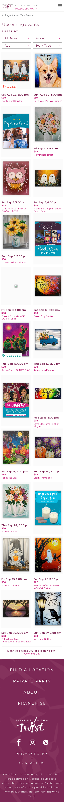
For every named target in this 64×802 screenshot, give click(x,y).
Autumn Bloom (10, 531)
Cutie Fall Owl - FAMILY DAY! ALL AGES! (14, 210)
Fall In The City (9, 477)
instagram (32, 742)
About (32, 692)
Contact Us (32, 763)
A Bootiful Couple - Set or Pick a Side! (48, 210)
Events (37, 5)
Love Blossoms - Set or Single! (46, 425)
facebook (19, 742)
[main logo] (7, 4)
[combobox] (16, 38)
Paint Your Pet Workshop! (48, 101)
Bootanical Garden (12, 101)
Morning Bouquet (43, 155)
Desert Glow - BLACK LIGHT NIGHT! (13, 317)
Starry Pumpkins (43, 477)
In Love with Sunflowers (14, 262)
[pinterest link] (45, 742)
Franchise (32, 703)
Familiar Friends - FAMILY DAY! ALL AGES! (47, 586)
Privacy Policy (32, 754)
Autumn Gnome (10, 585)
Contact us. (32, 653)
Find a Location (32, 670)
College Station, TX (12, 15)
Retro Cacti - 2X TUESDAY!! (16, 370)
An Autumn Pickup (44, 370)
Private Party (32, 681)
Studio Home (22, 5)
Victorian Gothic (42, 639)
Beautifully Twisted (44, 316)
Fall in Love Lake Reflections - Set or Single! (16, 640)
